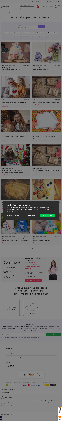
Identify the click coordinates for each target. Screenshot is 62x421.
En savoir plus (15, 211)
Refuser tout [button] (32, 215)
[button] (14, 215)
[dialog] (31, 210)
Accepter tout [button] (47, 215)
